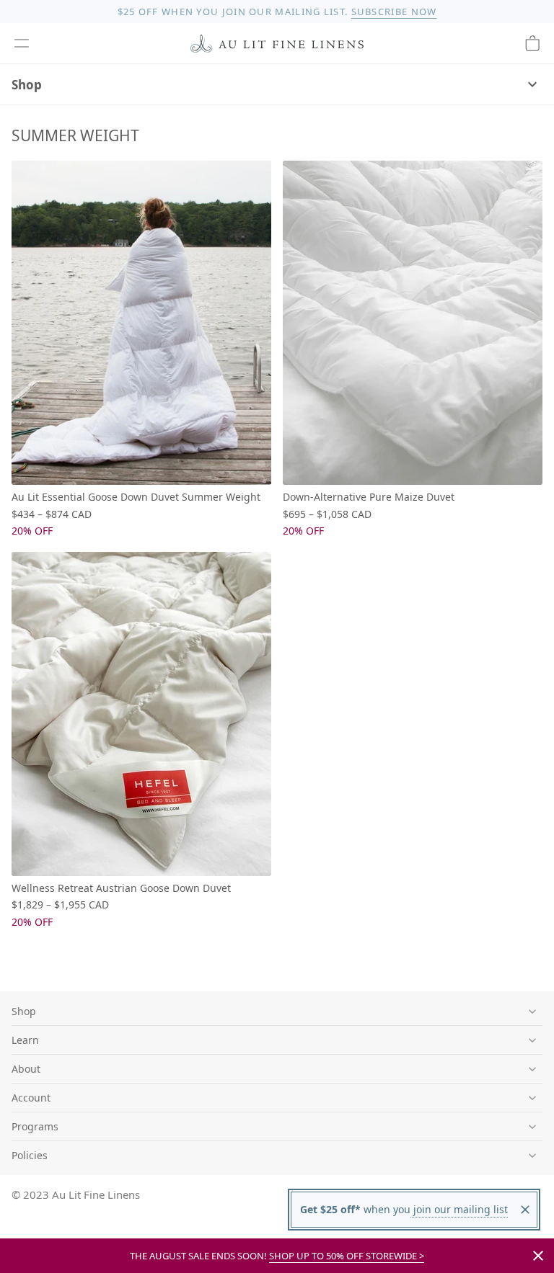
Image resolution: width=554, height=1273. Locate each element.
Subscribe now (394, 11)
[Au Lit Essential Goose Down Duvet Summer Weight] (141, 323)
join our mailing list (459, 1209)
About (26, 1069)
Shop (27, 84)
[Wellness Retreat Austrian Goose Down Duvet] (141, 714)
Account (31, 1097)
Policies (30, 1155)
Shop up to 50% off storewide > (346, 1255)
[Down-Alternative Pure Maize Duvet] (412, 323)
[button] (22, 43)
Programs (35, 1126)
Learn (25, 1040)
